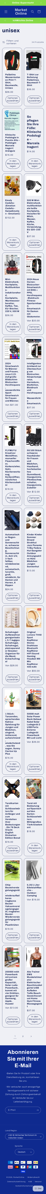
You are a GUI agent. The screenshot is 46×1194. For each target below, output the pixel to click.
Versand (38, 1182)
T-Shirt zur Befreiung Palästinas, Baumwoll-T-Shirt (34, 79)
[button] (6, 11)
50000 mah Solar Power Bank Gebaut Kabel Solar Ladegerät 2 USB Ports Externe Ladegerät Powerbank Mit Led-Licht (34, 726)
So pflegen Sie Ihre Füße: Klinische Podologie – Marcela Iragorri (34, 132)
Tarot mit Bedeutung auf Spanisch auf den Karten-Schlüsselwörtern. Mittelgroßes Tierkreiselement (34, 815)
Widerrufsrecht (33, 1177)
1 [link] (15, 1036)
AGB (30, 1182)
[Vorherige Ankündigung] (5, 3)
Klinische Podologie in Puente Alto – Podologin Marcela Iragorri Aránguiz (12, 143)
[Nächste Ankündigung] (41, 3)
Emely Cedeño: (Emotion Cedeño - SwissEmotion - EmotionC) (12, 207)
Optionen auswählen (13, 99)
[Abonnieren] (37, 1110)
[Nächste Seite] (31, 1036)
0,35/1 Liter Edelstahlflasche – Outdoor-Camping (34, 890)
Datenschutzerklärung (16, 1182)
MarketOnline (18, 1177)
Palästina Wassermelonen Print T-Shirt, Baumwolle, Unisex (12, 81)
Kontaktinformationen (24, 1186)
